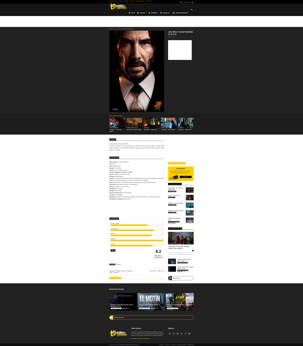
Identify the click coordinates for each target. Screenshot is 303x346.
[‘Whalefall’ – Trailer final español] (190, 205)
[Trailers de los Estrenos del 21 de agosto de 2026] (180, 301)
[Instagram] (185, 2)
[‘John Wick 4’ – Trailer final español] (117, 123)
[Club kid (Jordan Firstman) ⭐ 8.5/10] (190, 220)
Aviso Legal (132, 1)
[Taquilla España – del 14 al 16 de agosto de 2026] (190, 190)
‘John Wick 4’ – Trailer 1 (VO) (184, 129)
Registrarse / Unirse (113, 1)
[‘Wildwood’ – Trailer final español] (190, 213)
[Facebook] (183, 2)
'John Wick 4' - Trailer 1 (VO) (156, 271)
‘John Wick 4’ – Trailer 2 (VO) (150, 129)
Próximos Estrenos (119, 317)
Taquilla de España (172, 191)
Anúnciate (121, 1)
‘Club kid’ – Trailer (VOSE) (174, 195)
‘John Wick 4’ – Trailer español (168, 129)
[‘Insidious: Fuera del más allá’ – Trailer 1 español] (172, 261)
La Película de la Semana (175, 228)
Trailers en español (113, 127)
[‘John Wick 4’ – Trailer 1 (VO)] (186, 123)
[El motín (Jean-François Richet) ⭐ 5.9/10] (151, 301)
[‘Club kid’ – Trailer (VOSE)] (190, 197)
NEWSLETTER (148, 1)
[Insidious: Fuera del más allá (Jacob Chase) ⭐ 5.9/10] (172, 269)
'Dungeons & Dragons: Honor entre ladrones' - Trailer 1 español (121, 271)
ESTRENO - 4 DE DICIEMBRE (174, 221)
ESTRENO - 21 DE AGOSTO (183, 270)
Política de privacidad (140, 1)
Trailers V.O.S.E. (172, 197)
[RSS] (188, 2)
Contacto (126, 1)
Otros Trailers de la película (115, 115)
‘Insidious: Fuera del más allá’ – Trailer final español (179, 247)
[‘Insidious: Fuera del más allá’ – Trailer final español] (181, 238)
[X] (190, 2)
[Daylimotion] (180, 1)
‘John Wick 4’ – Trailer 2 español (134, 129)
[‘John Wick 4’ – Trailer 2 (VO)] (151, 123)
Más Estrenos (176, 278)
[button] (192, 10)
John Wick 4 (118, 264)
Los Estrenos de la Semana (173, 308)
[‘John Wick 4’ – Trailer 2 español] (134, 123)
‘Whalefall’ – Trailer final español (175, 203)
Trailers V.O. (146, 127)
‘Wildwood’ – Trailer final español (175, 210)
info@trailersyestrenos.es (143, 338)
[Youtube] (192, 2)
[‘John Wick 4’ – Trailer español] (168, 123)
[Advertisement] (151, 21)
